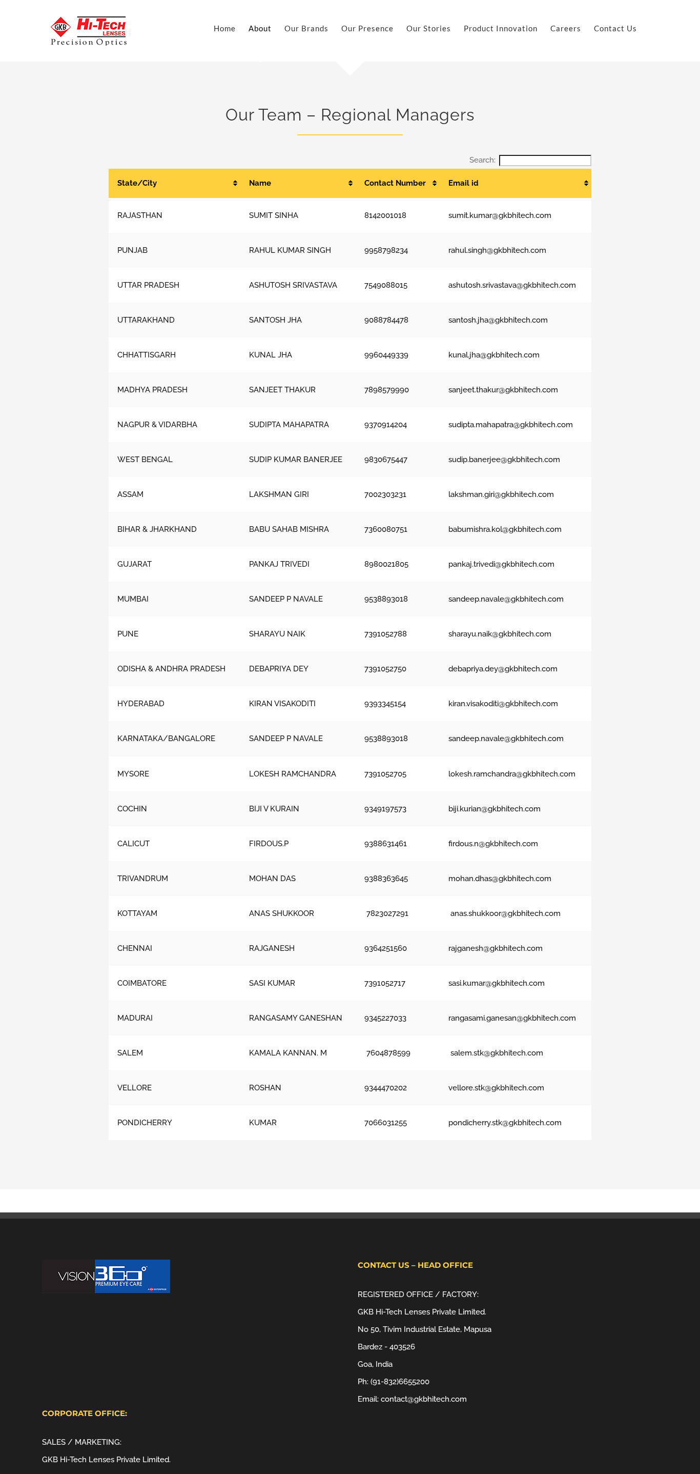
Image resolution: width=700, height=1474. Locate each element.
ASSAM (130, 494)
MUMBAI (133, 599)
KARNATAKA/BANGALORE (166, 738)
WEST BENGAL (145, 459)
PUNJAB (132, 250)
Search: (482, 160)
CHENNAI (134, 948)
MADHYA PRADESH (152, 389)
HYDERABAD (140, 703)
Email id (463, 183)
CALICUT (133, 843)
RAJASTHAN (139, 215)
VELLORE (134, 1087)
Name (260, 183)
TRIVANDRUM (142, 878)
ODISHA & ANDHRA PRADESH (171, 668)
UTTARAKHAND (146, 320)
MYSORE (133, 774)
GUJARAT (134, 564)
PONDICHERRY (144, 1122)
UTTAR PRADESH (148, 285)
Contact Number (395, 183)
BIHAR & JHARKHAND (157, 529)
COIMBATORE (142, 983)
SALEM (130, 1053)
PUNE (127, 634)
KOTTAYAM (137, 913)
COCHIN (132, 808)
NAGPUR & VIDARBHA (157, 424)
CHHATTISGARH (146, 355)
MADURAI (135, 1018)
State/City (137, 183)
